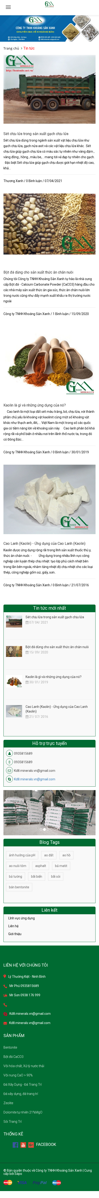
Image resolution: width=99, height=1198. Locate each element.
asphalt (40, 866)
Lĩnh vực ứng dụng (21, 918)
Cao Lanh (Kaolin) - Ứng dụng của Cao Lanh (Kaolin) (44, 543)
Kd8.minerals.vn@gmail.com (34, 779)
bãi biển (36, 876)
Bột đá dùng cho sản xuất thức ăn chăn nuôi (38, 272)
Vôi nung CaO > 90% (18, 1075)
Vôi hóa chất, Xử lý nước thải (23, 1066)
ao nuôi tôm (17, 866)
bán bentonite (19, 887)
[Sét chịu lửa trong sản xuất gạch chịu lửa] (49, 89)
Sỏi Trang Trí (12, 1121)
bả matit (61, 866)
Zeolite (8, 1103)
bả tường (15, 876)
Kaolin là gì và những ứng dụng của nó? (34, 405)
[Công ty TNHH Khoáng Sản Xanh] (49, 28)
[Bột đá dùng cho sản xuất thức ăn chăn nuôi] (49, 224)
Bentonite (10, 1047)
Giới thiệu (14, 934)
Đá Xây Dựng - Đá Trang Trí (22, 1084)
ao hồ (66, 855)
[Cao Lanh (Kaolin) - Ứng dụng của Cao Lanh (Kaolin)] (49, 499)
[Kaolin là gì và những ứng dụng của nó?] (49, 361)
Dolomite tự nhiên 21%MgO (22, 1112)
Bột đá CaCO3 (13, 1057)
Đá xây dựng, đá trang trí (20, 1094)
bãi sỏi (55, 876)
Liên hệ (13, 926)
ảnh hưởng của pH (22, 855)
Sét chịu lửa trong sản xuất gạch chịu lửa (35, 134)
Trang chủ (11, 48)
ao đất (48, 855)
